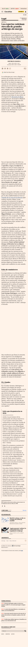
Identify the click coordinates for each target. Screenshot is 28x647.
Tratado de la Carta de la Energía (12, 197)
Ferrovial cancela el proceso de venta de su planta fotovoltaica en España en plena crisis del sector (13, 615)
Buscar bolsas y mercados (8, 627)
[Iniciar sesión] (26, 11)
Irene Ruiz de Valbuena (14, 523)
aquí (22, 550)
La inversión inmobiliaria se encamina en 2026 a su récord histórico (13, 610)
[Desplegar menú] (2, 11)
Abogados (17, 97)
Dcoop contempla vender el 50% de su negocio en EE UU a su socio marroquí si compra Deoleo (13, 605)
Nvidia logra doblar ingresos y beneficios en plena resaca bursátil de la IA (13, 620)
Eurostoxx (8, 634)
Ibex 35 (3, 8)
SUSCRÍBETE (21, 11)
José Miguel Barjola (14, 61)
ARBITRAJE (3, 22)
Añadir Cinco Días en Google (9, 72)
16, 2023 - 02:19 (15, 63)
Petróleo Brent (24, 8)
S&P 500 (13, 8)
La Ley (22, 19)
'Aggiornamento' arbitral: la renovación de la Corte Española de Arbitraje (18, 530)
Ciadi (7, 540)
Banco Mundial (13, 540)
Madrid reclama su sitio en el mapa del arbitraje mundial (17, 519)
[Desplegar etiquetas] (26, 541)
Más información (4, 547)
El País (25, 14)
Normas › (25, 510)
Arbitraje (3, 540)
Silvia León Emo (22, 522)
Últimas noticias (6, 600)
